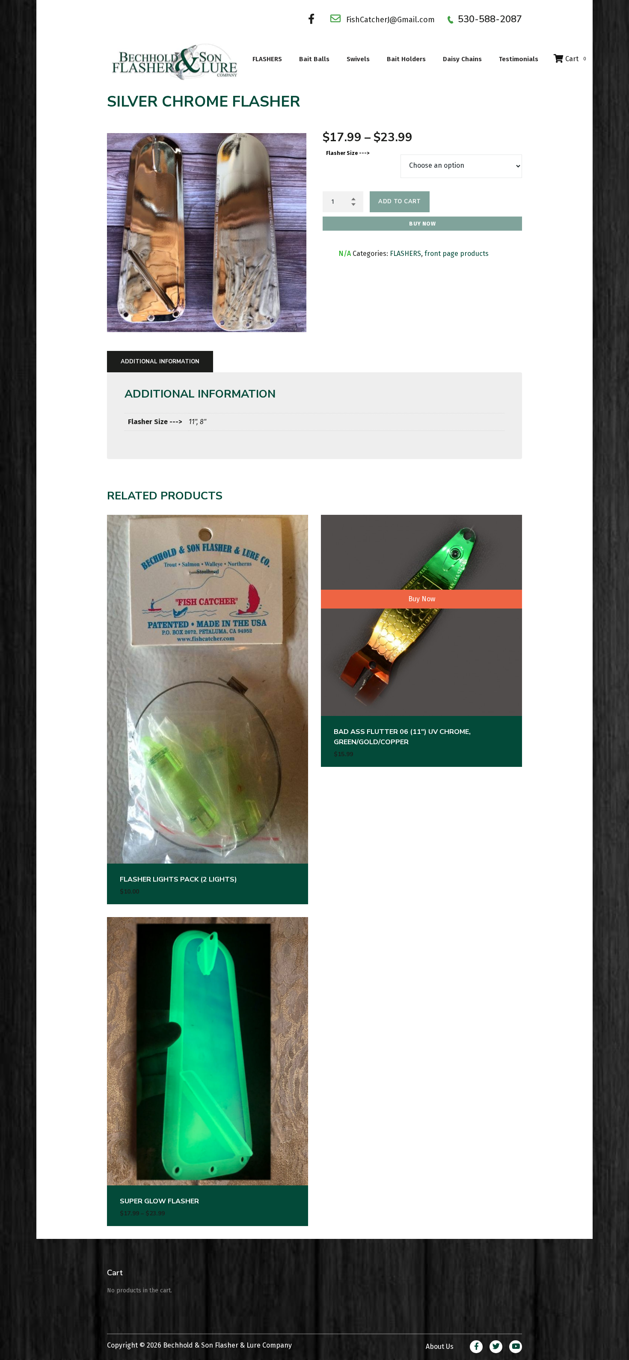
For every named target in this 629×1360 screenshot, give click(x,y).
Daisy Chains (462, 59)
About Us (440, 1346)
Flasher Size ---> (347, 153)
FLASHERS (267, 59)
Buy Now (422, 223)
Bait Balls (314, 59)
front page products (456, 253)
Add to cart (399, 201)
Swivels (358, 59)
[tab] (160, 361)
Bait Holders (406, 59)
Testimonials (518, 59)
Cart (575, 59)
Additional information (160, 361)
